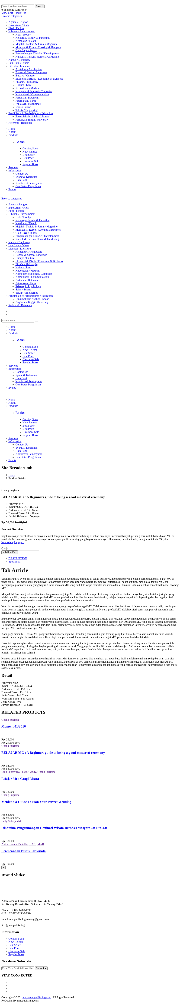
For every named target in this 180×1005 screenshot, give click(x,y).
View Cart (7, 12)
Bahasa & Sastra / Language (31, 72)
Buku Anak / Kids (18, 25)
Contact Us (21, 173)
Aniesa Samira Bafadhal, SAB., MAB (22, 844)
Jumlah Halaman (11, 704)
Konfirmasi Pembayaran (28, 183)
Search (39, 6)
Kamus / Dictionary (19, 59)
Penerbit (6, 682)
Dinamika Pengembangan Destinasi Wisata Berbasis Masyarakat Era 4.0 (54, 828)
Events (12, 189)
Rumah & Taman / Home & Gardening (37, 56)
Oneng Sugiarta (10, 719)
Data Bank (21, 179)
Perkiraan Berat (10, 689)
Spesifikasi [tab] (14, 561)
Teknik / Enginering (26, 110)
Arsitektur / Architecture (28, 69)
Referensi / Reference (20, 122)
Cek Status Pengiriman (28, 186)
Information (14, 170)
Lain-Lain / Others (18, 62)
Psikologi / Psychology (28, 103)
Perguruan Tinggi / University (32, 119)
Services (13, 167)
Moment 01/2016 (13, 726)
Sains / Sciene (23, 107)
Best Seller (28, 154)
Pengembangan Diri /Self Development (37, 53)
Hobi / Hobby (23, 34)
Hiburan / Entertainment (21, 31)
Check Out (20, 12)
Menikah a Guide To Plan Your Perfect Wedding (36, 802)
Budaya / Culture (24, 75)
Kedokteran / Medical (27, 88)
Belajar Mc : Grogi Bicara (20, 779)
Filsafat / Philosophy (26, 81)
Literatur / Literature (19, 66)
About (11, 131)
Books (19, 142)
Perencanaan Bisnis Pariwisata (23, 851)
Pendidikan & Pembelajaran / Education (30, 113)
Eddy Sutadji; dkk (11, 821)
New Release (29, 151)
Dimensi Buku (9, 692)
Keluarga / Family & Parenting (32, 37)
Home (11, 128)
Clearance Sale (30, 161)
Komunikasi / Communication (32, 94)
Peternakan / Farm (25, 100)
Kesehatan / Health (26, 40)
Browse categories (11, 16)
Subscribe (41, 968)
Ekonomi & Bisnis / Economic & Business (39, 78)
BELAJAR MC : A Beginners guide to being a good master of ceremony (53, 752)
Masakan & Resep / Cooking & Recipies (38, 47)
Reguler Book (30, 164)
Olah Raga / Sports (26, 50)
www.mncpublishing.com (36, 997)
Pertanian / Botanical (26, 97)
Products (13, 134)
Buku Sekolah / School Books (32, 116)
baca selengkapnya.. (12, 542)
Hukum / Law (23, 84)
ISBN (5, 685)
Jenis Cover (8, 695)
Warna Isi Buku (10, 698)
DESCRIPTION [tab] (17, 558)
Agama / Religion (18, 21)
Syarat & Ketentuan (26, 176)
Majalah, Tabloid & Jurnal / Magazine (36, 44)
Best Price (28, 157)
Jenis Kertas (8, 701)
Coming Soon (30, 148)
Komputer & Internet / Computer (33, 91)
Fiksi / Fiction (16, 28)
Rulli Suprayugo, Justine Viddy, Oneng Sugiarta (28, 771)
